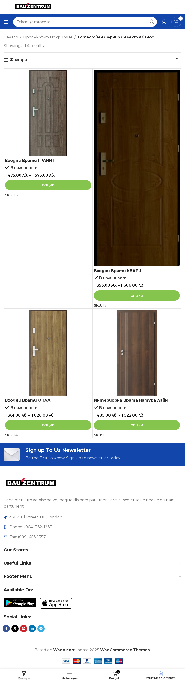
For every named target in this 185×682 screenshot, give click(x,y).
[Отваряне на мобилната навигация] (6, 22)
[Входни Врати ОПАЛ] (48, 353)
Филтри (18, 60)
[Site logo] (33, 7)
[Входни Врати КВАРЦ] (137, 168)
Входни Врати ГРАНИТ (30, 160)
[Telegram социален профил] (41, 628)
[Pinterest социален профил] (23, 628)
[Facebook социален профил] (6, 628)
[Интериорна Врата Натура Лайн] (137, 353)
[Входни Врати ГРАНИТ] (48, 113)
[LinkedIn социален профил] (32, 628)
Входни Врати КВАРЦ (118, 270)
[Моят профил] (164, 22)
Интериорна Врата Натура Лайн (131, 400)
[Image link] (31, 483)
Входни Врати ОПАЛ (28, 400)
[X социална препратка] (15, 628)
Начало (11, 37)
